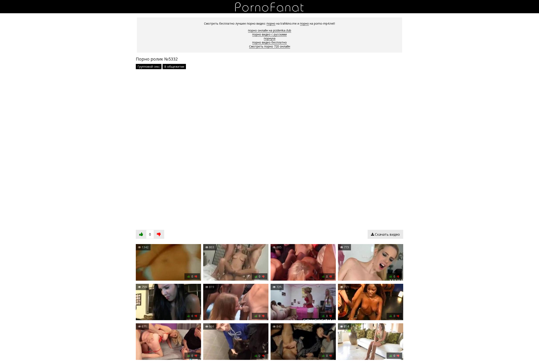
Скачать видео (387, 234)
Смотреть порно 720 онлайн (269, 46)
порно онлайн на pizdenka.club (269, 30)
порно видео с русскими (269, 34)
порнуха (269, 38)
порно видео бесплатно (269, 42)
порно (271, 23)
